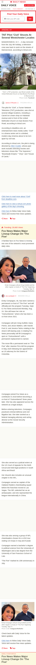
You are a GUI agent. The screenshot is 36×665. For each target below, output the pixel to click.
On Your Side (29, 9)
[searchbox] (15, 19)
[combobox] (14, 19)
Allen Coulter (16, 146)
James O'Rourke (11, 103)
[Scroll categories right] (34, 8)
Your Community (18, 9)
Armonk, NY (7, 30)
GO (30, 19)
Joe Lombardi (9, 296)
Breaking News (5, 9)
